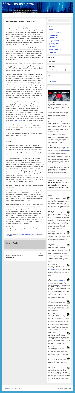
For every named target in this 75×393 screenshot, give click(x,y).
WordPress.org (52, 83)
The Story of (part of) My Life (55, 51)
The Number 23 (61, 280)
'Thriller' (68, 147)
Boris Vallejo (18, 120)
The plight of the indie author (55, 49)
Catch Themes (68, 388)
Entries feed (51, 80)
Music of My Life (52, 38)
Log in (50, 78)
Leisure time (27, 234)
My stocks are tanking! (54, 43)
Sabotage (65, 150)
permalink (9, 235)
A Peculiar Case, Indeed (56, 32)
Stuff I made (51, 48)
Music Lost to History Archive (57, 40)
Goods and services (20, 234)
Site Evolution (52, 46)
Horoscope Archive (53, 37)
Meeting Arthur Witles (55, 34)
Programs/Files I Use (53, 45)
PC (30, 234)
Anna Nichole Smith (52, 269)
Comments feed (52, 81)
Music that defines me (55, 41)
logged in (13, 245)
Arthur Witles (52, 31)
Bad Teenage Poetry (53, 35)
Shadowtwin (21, 24)
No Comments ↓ (28, 24)
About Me (51, 29)
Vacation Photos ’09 (53, 52)
